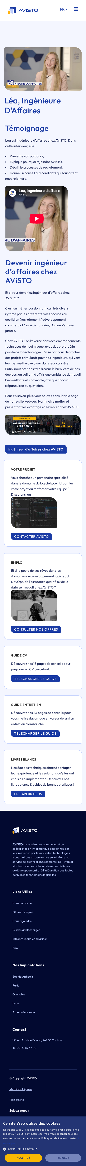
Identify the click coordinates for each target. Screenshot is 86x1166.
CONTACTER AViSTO (31, 536)
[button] (43, 1149)
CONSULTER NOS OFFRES (36, 629)
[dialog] (43, 1141)
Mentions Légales (20, 1089)
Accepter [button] (23, 1158)
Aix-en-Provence (24, 1012)
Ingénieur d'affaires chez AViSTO (35, 449)
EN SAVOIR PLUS (28, 794)
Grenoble (19, 994)
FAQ (15, 948)
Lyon (16, 1003)
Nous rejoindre (22, 921)
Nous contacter (23, 903)
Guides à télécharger (26, 930)
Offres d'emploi (23, 912)
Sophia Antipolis (23, 976)
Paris (16, 985)
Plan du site (16, 1100)
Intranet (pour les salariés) (30, 939)
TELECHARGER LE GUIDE (35, 679)
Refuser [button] (63, 1158)
